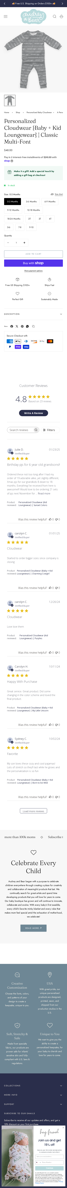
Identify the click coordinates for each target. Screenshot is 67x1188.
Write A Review (33, 413)
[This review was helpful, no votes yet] (50, 519)
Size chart (59, 194)
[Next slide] (62, 3)
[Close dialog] (63, 1127)
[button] (6, 16)
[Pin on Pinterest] (22, 326)
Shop (18, 112)
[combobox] (38, 1162)
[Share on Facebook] (11, 326)
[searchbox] (20, 430)
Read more (44, 493)
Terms (41, 1183)
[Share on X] (17, 326)
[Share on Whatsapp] (27, 326)
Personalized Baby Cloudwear (39, 112)
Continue (49, 1168)
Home (6, 112)
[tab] (9, 100)
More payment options (33, 270)
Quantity (8, 235)
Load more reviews (33, 811)
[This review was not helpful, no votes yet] (56, 519)
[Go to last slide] (4, 3)
